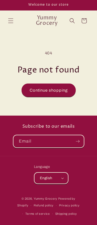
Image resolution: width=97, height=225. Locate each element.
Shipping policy (66, 213)
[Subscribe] (78, 141)
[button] (11, 21)
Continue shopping (49, 90)
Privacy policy (69, 205)
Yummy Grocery (45, 198)
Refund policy (44, 205)
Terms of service (37, 213)
